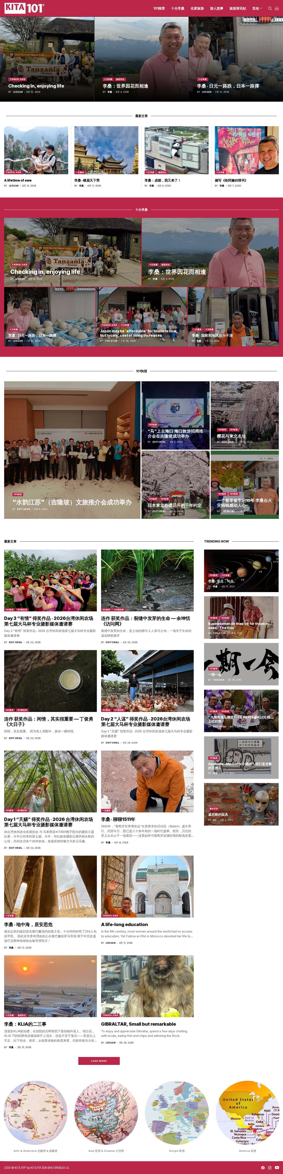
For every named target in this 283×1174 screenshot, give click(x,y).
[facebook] (263, 1167)
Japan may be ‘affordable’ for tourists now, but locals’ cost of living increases (138, 333)
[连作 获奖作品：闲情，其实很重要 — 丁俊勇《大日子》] (50, 681)
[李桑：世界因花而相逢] (141, 59)
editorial (24, 509)
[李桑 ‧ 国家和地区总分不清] (233, 316)
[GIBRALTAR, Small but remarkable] (147, 986)
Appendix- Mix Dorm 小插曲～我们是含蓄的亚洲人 (240, 766)
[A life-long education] (147, 886)
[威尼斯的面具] (241, 804)
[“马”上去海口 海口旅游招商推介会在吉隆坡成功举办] (176, 415)
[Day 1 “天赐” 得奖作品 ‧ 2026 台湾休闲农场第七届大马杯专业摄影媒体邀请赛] (50, 781)
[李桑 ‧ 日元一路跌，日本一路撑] (236, 59)
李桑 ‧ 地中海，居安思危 (28, 924)
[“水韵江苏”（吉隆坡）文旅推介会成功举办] (72, 450)
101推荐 (222, 429)
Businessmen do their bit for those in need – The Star (238, 626)
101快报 (18, 494)
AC (215, 820)
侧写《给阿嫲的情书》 (231, 180)
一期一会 (214, 674)
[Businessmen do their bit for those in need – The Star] (241, 617)
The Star (111, 341)
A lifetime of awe (17, 180)
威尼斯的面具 (218, 814)
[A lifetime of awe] (36, 150)
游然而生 (120, 79)
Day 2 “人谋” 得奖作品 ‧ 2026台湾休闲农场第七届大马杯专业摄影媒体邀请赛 (145, 721)
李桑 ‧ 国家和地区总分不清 (212, 335)
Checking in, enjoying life (36, 86)
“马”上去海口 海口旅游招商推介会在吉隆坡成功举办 (175, 434)
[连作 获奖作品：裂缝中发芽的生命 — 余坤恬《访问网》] (147, 580)
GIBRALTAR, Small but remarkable (138, 1024)
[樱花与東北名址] (245, 415)
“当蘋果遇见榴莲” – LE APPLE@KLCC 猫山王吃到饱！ (241, 719)
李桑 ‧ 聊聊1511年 (118, 819)
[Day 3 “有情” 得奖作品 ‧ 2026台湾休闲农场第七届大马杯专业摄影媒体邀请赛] (50, 580)
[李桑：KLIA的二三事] (50, 986)
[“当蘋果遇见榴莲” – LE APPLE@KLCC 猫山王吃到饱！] (241, 711)
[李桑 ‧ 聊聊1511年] (147, 781)
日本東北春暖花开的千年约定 (175, 505)
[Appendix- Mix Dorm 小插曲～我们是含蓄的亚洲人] (241, 757)
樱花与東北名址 (231, 436)
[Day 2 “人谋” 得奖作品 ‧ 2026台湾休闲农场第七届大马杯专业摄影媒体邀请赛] (147, 681)
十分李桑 (108, 79)
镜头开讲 (214, 808)
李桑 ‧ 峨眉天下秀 (87, 180)
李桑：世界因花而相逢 (125, 86)
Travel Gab (17, 79)
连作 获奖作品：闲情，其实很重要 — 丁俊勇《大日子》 (48, 721)
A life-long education (124, 924)
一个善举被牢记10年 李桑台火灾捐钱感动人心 (244, 503)
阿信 (215, 773)
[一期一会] (241, 664)
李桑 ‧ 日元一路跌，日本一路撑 (228, 86)
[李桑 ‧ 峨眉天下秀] (106, 150)
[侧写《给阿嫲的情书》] (247, 150)
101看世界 (22, 609)
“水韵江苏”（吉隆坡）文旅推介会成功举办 (72, 502)
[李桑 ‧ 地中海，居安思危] (50, 886)
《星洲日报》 (229, 511)
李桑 (110, 92)
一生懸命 (80, 172)
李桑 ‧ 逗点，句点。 (222, 581)
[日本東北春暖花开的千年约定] (176, 485)
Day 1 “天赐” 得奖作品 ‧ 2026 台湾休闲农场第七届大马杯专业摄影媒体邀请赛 (48, 822)
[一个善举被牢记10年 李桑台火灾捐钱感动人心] (245, 485)
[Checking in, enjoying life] (47, 59)
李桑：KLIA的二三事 (25, 1024)
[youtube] (277, 1167)
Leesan (18, 92)
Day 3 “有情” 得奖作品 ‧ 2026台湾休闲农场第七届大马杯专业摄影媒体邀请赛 (48, 621)
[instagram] (269, 1167)
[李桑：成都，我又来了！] (177, 150)
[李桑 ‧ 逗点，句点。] (241, 571)
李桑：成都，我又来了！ (163, 180)
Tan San (218, 680)
